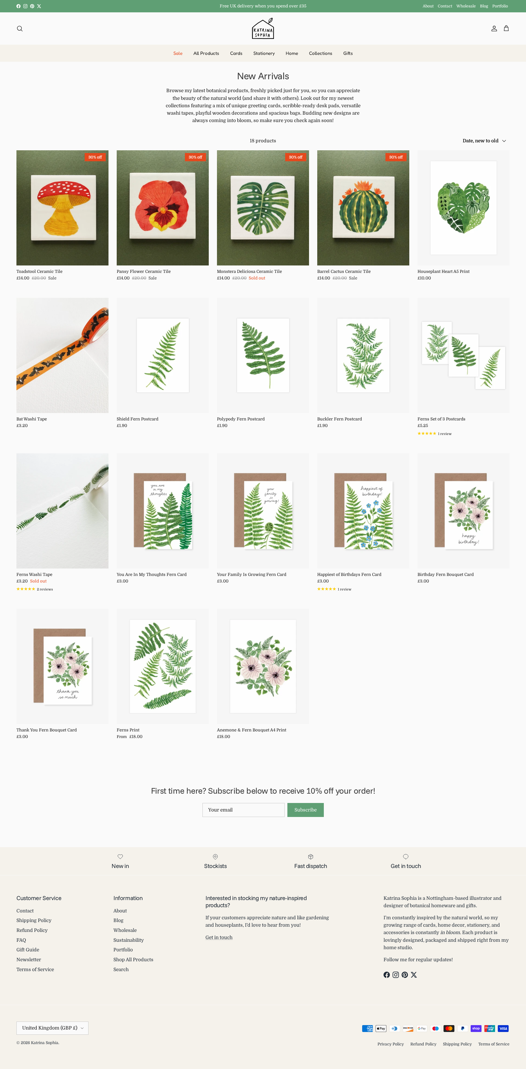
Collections (320, 53)
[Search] (19, 28)
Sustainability (128, 940)
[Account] (493, 28)
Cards (236, 53)
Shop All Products (133, 959)
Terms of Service (35, 969)
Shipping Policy (34, 920)
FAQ (21, 940)
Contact (445, 6)
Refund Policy (32, 930)
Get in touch (219, 937)
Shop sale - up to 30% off (263, 6)
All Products (206, 53)
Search (121, 969)
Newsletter (28, 959)
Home (292, 53)
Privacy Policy (391, 1044)
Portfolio (500, 6)
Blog (484, 6)
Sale (177, 53)
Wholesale (466, 6)
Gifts (348, 53)
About (428, 6)
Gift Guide (27, 949)
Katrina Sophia (44, 1042)
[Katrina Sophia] (263, 28)
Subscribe (306, 810)
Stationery (264, 53)
